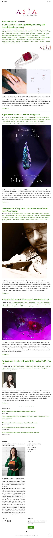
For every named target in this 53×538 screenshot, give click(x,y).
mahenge (37, 37)
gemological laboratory (19, 33)
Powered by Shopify (34, 535)
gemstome (32, 33)
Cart (50, 1)
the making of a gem (29, 306)
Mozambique (12, 39)
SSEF (36, 41)
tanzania (48, 41)
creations (37, 32)
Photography (40, 39)
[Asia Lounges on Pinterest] (5, 521)
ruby (13, 41)
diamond (43, 32)
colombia (20, 32)
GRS (34, 304)
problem (16, 306)
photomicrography (6, 41)
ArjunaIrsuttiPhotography (35, 30)
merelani (5, 39)
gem (3, 33)
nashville (38, 217)
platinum (23, 219)
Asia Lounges (45, 30)
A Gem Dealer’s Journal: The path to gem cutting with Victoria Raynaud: (19, 423)
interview (43, 35)
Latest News (5, 441)
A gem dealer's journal (9, 21)
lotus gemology (22, 37)
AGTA (26, 117)
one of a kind (28, 39)
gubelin (39, 304)
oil (12, 306)
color (25, 32)
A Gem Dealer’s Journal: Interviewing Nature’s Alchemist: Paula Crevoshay (20, 432)
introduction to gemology (9, 121)
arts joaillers (28, 213)
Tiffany (36, 219)
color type (30, 32)
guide (3, 35)
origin (34, 39)
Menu (5, 1)
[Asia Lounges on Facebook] (3, 521)
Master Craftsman (46, 37)
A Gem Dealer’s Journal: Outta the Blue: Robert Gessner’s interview (18, 427)
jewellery (4, 37)
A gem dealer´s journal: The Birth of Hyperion (21, 114)
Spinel (32, 41)
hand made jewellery (11, 35)
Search (29, 451)
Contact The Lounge (32, 449)
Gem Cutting (9, 33)
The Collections (31, 445)
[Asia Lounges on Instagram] (8, 521)
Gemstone (39, 33)
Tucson (43, 123)
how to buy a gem (22, 35)
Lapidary (15, 37)
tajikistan (42, 41)
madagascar (31, 37)
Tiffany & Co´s (43, 219)
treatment (12, 43)
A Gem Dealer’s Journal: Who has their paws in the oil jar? (25, 299)
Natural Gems (20, 39)
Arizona (31, 117)
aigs (26, 30)
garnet (48, 32)
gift (44, 33)
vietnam (18, 43)
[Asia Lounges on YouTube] (10, 521)
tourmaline (5, 43)
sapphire (18, 41)
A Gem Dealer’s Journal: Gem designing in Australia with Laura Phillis (19, 411)
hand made (19, 215)
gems (27, 33)
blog (11, 32)
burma (15, 32)
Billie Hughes (5, 32)
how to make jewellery (33, 35)
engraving (46, 213)
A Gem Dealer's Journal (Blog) (34, 444)
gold (47, 33)
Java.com (5, 217)
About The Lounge (32, 447)
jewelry (10, 37)
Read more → (5, 108)
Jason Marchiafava (45, 215)
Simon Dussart (25, 41)
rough (13, 123)
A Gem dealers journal (17, 213)
